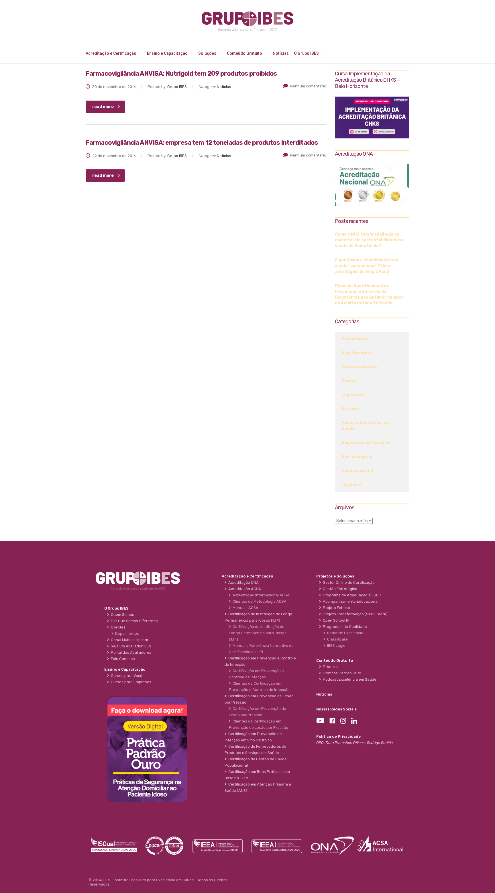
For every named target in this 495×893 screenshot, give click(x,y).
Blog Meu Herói (356, 352)
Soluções (207, 53)
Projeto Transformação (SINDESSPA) (354, 614)
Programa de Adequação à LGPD (351, 595)
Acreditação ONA (243, 582)
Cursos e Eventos (359, 366)
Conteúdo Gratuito (244, 53)
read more (103, 106)
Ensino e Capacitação (167, 53)
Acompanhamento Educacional (349, 601)
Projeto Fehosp (335, 608)
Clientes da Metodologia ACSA (258, 601)
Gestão (349, 380)
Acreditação (354, 338)
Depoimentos (126, 633)
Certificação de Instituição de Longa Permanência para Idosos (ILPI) (257, 632)
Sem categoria (356, 456)
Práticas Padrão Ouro (341, 673)
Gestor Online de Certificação (348, 582)
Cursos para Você (125, 675)
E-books (329, 667)
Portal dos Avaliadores (130, 652)
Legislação (352, 394)
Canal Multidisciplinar (128, 640)
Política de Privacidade (338, 736)
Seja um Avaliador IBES (130, 646)
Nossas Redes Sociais (336, 709)
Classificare (336, 639)
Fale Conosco (122, 659)
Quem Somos (121, 614)
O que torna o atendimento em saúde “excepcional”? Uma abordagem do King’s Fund (366, 266)
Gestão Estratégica (339, 589)
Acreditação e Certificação (111, 53)
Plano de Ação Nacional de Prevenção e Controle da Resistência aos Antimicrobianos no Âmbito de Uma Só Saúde (369, 294)
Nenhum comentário (308, 86)
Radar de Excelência (344, 633)
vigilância (351, 484)
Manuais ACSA (244, 608)
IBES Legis (335, 645)
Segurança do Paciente (365, 442)
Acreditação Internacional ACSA (260, 595)
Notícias (281, 53)
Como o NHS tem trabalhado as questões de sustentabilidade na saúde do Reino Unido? (369, 240)
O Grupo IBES (306, 53)
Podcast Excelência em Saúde (365, 425)
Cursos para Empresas (130, 682)
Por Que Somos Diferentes (133, 621)
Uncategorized (357, 470)
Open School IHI (335, 620)
